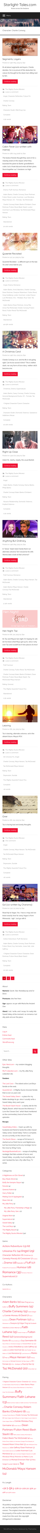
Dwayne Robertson (20, 292)
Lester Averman (17, 197)
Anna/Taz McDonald (9, 308)
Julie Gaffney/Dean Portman (22, 1447)
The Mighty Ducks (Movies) (14, 89)
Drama (5, 190)
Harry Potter (7, 1193)
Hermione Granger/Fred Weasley (24, 1441)
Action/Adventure (9, 939)
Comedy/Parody (11, 1258)
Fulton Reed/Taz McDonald (17, 310)
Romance (22, 190)
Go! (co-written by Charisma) (17, 904)
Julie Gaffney (30, 1347)
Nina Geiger (27, 1361)
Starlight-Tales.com (20, 4)
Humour (15, 190)
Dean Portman (30, 194)
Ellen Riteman (16, 1327)
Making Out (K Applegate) (12, 1197)
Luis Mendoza (29, 197)
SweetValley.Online (9, 1127)
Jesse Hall (26, 946)
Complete (6, 115)
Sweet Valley (7, 1223)
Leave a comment (11, 92)
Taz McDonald (28, 200)
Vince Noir (32, 1369)
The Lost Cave (7, 1084)
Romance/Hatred (27, 1272)
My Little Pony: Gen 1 (12, 1211)
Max (7, 1357)
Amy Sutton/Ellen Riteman (18, 1387)
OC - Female (17, 200)
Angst (5, 96)
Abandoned (7, 222)
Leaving (6, 725)
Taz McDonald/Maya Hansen (13, 766)
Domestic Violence (22, 413)
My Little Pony (7, 1204)
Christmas (6, 389)
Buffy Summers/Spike (13, 1402)
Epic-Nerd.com (8, 1064)
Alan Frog (26, 1302)
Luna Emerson (26, 1353)
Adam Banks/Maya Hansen (13, 587)
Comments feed (8, 1039)
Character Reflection (15, 96)
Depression (7, 775)
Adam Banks (7, 194)
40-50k (5, 324)
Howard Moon (27, 1344)
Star (24, 63)
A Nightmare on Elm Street (12, 1175)
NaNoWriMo (6, 1289)
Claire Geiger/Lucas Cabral (29, 1418)
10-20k (5, 226)
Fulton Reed (6, 197)
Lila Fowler (28, 1350)
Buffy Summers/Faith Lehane (18, 1397)
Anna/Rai (27, 305)
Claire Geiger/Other (8, 1421)
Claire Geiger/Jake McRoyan (13, 1418)
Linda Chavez (30, 295)
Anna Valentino (18, 290)
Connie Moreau (12, 1315)
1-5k (4, 119)
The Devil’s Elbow (9, 1139)
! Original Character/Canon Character (16, 403)
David (25, 1315)
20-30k (5, 970)
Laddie (5, 1350)
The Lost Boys (7, 1226)
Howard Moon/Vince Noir (14, 1444)
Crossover (26, 1258)
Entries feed (6, 1035)
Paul (25, 1364)
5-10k (5, 603)
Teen (9, 105)
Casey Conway (18, 393)
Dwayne (14, 1323)
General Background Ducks (12, 396)
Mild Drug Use (21, 110)
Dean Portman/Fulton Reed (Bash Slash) (19, 1430)
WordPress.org (8, 1042)
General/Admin (8, 1190)
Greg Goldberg (7, 295)
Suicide (14, 775)
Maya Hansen (7, 200)
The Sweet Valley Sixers (11, 1096)
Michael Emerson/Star (21, 1460)
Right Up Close (10, 451)
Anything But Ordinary (14, 540)
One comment (10, 841)
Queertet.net (7, 1090)
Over (4, 816)
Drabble (13, 1492)
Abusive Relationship (10, 502)
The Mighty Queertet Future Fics (14, 689)
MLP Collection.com (10, 1071)
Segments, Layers (11, 59)
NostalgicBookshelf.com (11, 1151)
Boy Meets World (9, 1179)
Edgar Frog (25, 1323)
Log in (4, 1032)
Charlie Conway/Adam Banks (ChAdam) (17, 204)
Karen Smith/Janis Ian (8, 1450)
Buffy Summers (21, 1306)
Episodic (21, 1263)
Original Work (7, 1216)
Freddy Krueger (22, 1332)
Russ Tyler (27, 298)
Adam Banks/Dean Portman (13, 305)
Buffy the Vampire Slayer (11, 1182)
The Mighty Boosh (9, 1230)
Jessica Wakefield (16, 1347)
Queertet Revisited (11, 253)
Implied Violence (8, 504)
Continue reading (10, 81)
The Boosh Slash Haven (11, 1106)
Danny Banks (29, 485)
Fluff (10, 190)
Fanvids (5, 1186)
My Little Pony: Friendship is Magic (17, 1208)
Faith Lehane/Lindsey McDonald (23, 1434)
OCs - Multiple (18, 298)
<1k (4, 789)
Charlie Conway (8, 101)
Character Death (9, 110)
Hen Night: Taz (10, 630)
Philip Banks (6, 488)
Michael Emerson (16, 1361)
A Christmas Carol (11, 351)
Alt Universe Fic (8, 757)
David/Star (17, 1425)
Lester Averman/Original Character (22, 1453)
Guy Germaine (17, 946)
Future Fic (27, 96)
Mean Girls (6, 1200)
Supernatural (21, 389)
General (10, 684)
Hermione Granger (16, 1343)
